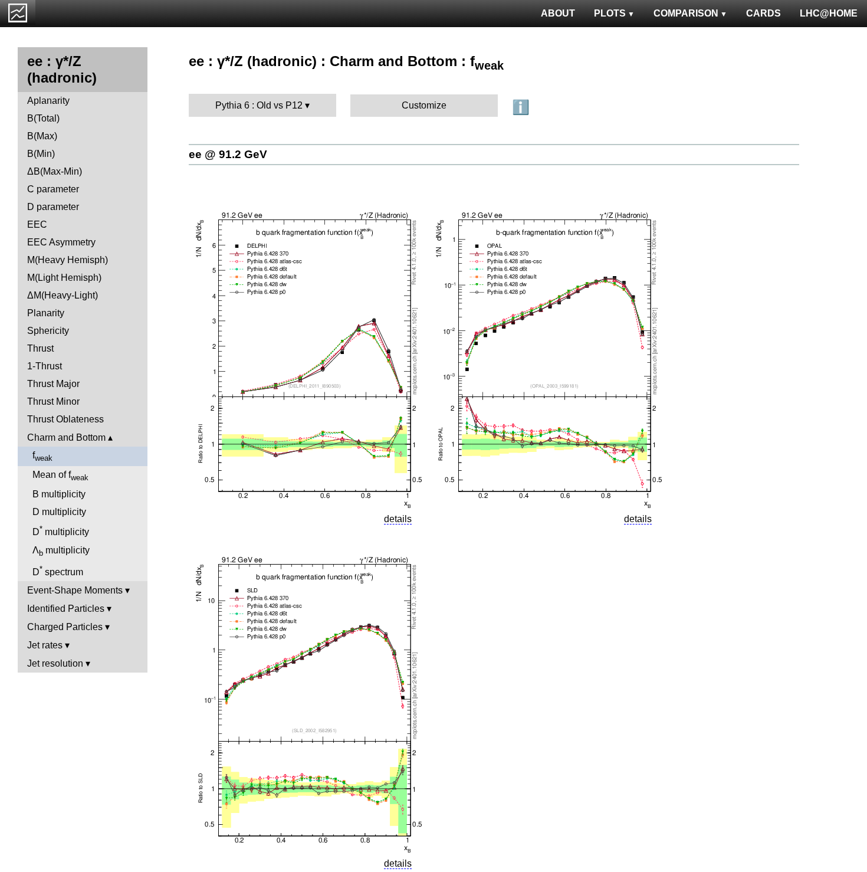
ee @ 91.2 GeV (228, 154)
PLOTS (610, 13)
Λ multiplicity (61, 551)
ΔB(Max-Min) (54, 171)
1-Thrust (44, 366)
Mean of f (60, 476)
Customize (424, 105)
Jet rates (45, 645)
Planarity (45, 313)
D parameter (53, 207)
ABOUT (558, 13)
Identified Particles (65, 609)
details (398, 519)
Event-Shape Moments (75, 590)
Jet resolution (55, 663)
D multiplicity (59, 512)
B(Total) (43, 118)
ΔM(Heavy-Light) (62, 295)
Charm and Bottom (66, 437)
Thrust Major (53, 384)
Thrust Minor (53, 401)
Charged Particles (65, 627)
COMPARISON (685, 13)
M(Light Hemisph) (64, 278)
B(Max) (42, 136)
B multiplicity (59, 494)
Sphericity (48, 331)
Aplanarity (48, 101)
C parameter (53, 189)
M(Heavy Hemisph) (67, 260)
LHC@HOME (829, 13)
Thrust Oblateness (65, 419)
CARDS (763, 13)
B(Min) (41, 154)
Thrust (40, 348)
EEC (37, 224)
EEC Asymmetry (61, 242)
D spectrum (57, 571)
